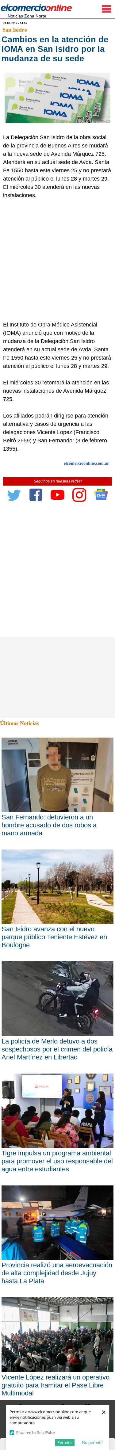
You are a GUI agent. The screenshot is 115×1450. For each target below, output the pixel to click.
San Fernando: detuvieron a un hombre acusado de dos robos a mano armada (49, 825)
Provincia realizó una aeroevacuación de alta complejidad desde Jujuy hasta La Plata (57, 1273)
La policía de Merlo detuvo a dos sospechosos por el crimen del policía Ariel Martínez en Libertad (57, 1049)
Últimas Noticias (19, 723)
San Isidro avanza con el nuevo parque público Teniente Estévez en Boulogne (54, 937)
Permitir (64, 1442)
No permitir (92, 1442)
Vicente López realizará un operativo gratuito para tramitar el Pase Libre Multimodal (55, 1385)
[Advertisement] (57, 260)
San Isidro (14, 30)
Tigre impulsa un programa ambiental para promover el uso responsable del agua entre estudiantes (57, 1161)
